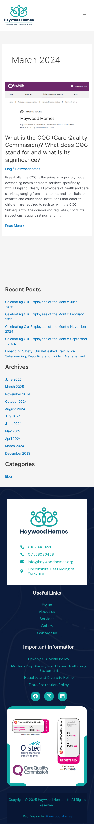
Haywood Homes (59, 816)
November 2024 (17, 394)
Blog (8, 169)
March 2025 (14, 387)
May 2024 (13, 431)
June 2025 (13, 379)
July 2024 (12, 416)
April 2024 (13, 439)
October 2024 (16, 401)
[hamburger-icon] (84, 16)
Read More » (15, 225)
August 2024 (15, 409)
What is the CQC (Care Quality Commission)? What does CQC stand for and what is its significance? (46, 148)
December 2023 (17, 453)
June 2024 (13, 424)
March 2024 (14, 446)
